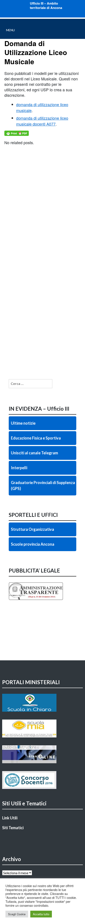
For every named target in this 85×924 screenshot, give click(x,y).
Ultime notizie (23, 423)
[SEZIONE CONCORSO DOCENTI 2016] (42, 780)
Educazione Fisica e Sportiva (36, 438)
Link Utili (9, 817)
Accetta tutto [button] (41, 914)
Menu (10, 30)
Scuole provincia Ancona (32, 544)
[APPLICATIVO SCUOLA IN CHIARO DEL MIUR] (42, 703)
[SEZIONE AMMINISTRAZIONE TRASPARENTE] (42, 600)
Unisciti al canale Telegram (34, 452)
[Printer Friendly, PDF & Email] (16, 133)
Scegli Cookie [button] (17, 914)
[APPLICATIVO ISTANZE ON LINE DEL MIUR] (42, 754)
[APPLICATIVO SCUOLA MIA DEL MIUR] (42, 728)
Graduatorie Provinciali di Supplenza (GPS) (43, 485)
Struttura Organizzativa (32, 529)
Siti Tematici (13, 827)
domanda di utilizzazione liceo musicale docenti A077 (42, 121)
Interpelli (19, 467)
